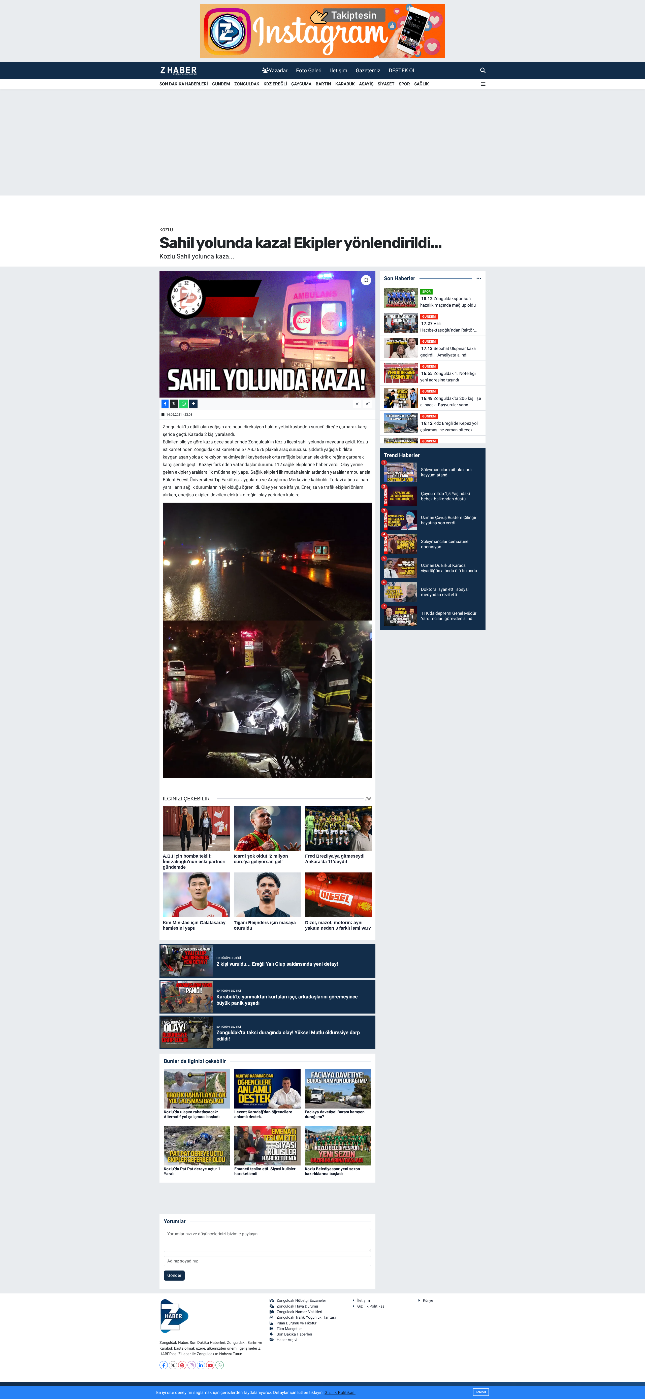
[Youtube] (210, 1365)
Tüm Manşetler (289, 1328)
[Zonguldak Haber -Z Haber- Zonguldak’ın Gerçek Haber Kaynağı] (178, 70)
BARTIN (323, 83)
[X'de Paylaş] (174, 404)
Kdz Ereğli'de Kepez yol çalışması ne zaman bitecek (449, 426)
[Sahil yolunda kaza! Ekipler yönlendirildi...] (267, 334)
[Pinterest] (182, 1365)
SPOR (404, 83)
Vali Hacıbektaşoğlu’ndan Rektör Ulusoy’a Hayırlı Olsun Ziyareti (448, 327)
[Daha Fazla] (193, 404)
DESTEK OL (402, 70)
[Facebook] (163, 1365)
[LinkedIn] (201, 1365)
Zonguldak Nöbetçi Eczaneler (301, 1300)
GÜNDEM (221, 83)
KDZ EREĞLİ (275, 83)
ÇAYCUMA (301, 83)
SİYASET (386, 83)
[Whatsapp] (219, 1365)
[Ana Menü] (483, 84)
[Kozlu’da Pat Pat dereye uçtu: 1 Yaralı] (197, 1145)
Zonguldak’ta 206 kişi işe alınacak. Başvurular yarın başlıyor (450, 402)
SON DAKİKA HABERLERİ (183, 83)
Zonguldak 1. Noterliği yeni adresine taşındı (448, 376)
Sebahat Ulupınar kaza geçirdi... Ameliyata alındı (448, 351)
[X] (173, 1365)
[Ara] (483, 70)
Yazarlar (278, 70)
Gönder (174, 1275)
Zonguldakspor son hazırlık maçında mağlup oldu (448, 302)
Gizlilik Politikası (371, 1306)
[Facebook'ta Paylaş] (165, 404)
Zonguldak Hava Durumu (297, 1306)
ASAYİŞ (366, 83)
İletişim (338, 70)
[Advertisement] (322, 156)
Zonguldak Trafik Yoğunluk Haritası (306, 1317)
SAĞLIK (421, 83)
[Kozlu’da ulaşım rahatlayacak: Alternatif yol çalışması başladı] (197, 1088)
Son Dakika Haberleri (294, 1334)
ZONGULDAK (246, 83)
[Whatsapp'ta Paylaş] (183, 404)
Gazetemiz (368, 70)
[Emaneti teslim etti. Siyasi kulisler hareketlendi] (267, 1145)
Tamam (481, 1391)
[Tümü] (478, 278)
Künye (428, 1300)
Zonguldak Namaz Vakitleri (299, 1312)
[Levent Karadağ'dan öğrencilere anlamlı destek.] (267, 1088)
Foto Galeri (308, 70)
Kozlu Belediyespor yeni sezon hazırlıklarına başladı (332, 1171)
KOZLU (166, 229)
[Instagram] (191, 1365)
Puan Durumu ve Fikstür (296, 1323)
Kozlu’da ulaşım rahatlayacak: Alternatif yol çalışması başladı (191, 1114)
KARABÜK (345, 83)
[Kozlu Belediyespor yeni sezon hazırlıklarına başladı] (338, 1145)
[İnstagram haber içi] (322, 30)
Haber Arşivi (287, 1340)
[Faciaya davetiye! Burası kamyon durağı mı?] (338, 1088)
